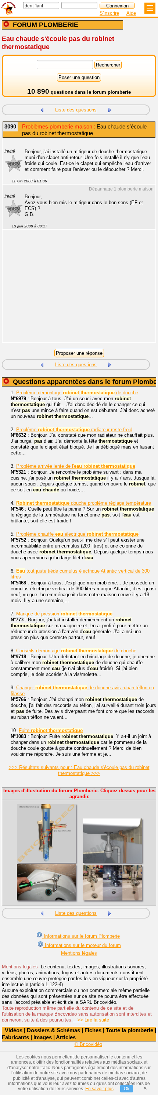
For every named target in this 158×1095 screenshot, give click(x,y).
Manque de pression (64, 614)
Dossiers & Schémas (53, 1030)
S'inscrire (109, 13)
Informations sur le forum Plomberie (81, 936)
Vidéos (13, 1030)
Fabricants (15, 1037)
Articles (66, 1037)
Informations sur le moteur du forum (82, 945)
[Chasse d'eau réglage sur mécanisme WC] (110, 109)
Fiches (93, 1030)
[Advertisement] (75, 290)
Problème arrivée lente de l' (75, 466)
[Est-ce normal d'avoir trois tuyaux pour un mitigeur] (42, 109)
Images (42, 1037)
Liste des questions (76, 110)
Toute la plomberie (129, 1030)
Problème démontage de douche (77, 392)
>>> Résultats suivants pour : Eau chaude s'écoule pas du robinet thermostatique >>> (79, 770)
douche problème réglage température (83, 503)
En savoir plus (99, 1089)
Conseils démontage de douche (76, 650)
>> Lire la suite (91, 1020)
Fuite (51, 730)
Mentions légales (79, 953)
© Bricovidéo (88, 1044)
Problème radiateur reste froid (74, 429)
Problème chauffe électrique (77, 534)
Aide (131, 13)
